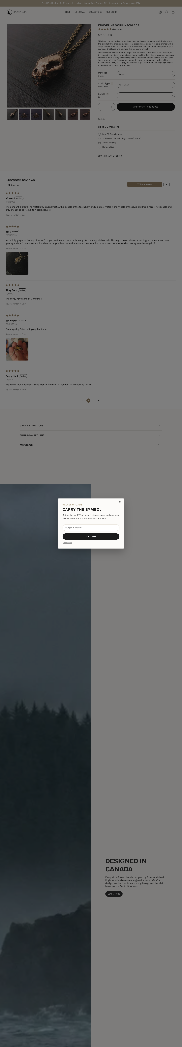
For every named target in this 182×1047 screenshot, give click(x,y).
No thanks (67, 543)
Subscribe (91, 536)
